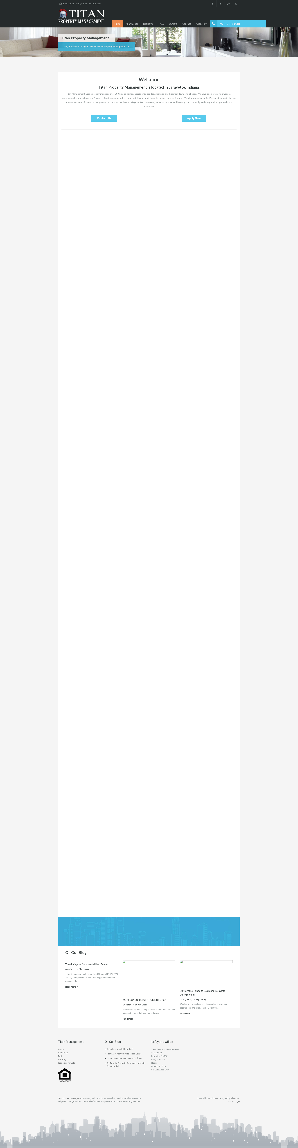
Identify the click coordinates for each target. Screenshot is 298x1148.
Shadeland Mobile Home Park (120, 1049)
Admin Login (234, 1101)
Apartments (132, 23)
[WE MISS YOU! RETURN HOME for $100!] (149, 978)
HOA (161, 23)
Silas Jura (235, 1098)
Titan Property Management (70, 1098)
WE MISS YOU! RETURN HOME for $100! (144, 999)
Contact (186, 23)
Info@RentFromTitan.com (88, 3)
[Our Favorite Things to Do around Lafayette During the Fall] (206, 973)
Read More (71, 987)
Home (117, 23)
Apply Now (201, 23)
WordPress (213, 1098)
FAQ (60, 1056)
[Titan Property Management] (81, 18)
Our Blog (62, 1059)
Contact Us (104, 118)
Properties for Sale (66, 1063)
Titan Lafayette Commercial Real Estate (86, 964)
